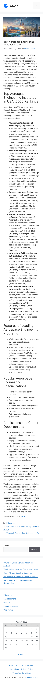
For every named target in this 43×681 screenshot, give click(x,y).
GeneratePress (32, 677)
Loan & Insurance (10, 606)
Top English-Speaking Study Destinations (21, 569)
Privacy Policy (27, 669)
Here (23, 516)
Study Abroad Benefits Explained (17, 573)
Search (6, 545)
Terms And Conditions (21, 673)
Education (10, 523)
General (6, 602)
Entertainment (9, 599)
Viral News (8, 610)
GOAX (14, 6)
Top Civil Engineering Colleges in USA (22, 533)
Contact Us (29, 665)
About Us (19, 665)
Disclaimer (14, 669)
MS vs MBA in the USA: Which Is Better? (20, 576)
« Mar (20, 654)
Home (11, 665)
